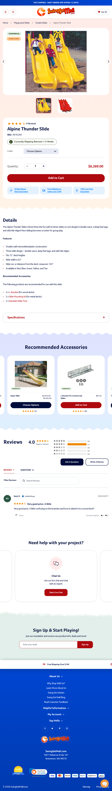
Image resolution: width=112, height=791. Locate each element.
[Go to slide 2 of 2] (3, 61)
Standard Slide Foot (18, 301)
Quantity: (13, 166)
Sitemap (86, 787)
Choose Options (31, 405)
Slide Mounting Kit (17, 296)
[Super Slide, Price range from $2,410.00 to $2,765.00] (31, 374)
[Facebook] (45, 728)
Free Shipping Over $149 (58, 664)
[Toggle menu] (6, 12)
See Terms (74, 3)
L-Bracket (13, 292)
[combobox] (41, 151)
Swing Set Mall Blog (56, 697)
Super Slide (15, 396)
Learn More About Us (56, 688)
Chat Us (56, 576)
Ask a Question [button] (72, 462)
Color (10, 151)
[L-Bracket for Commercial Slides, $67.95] (81, 374)
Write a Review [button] (97, 462)
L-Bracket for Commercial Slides (71, 397)
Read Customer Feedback (56, 702)
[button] (102, 516)
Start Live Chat (56, 593)
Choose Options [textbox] (34, 151)
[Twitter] (52, 728)
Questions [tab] (26, 470)
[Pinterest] (59, 728)
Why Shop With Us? (56, 683)
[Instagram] (67, 728)
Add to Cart (56, 178)
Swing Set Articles (56, 693)
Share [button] (21, 516)
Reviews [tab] (8, 470)
